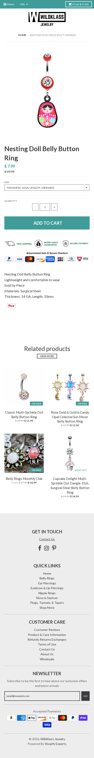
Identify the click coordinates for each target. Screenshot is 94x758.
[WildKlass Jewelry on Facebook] (39, 548)
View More (47, 356)
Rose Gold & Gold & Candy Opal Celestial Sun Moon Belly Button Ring (70, 416)
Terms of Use (47, 644)
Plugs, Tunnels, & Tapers (47, 602)
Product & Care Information (47, 635)
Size (6, 182)
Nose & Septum (47, 598)
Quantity (10, 201)
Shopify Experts (55, 744)
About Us (47, 654)
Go (85, 696)
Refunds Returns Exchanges (47, 639)
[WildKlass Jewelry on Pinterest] (54, 548)
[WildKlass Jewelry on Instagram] (46, 548)
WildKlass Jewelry (52, 739)
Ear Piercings (47, 583)
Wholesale (47, 659)
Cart (80, 4)
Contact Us (47, 539)
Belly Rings (47, 578)
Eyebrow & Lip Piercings (47, 588)
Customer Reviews (47, 629)
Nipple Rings (47, 593)
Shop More (47, 607)
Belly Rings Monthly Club (24, 479)
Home (22, 35)
